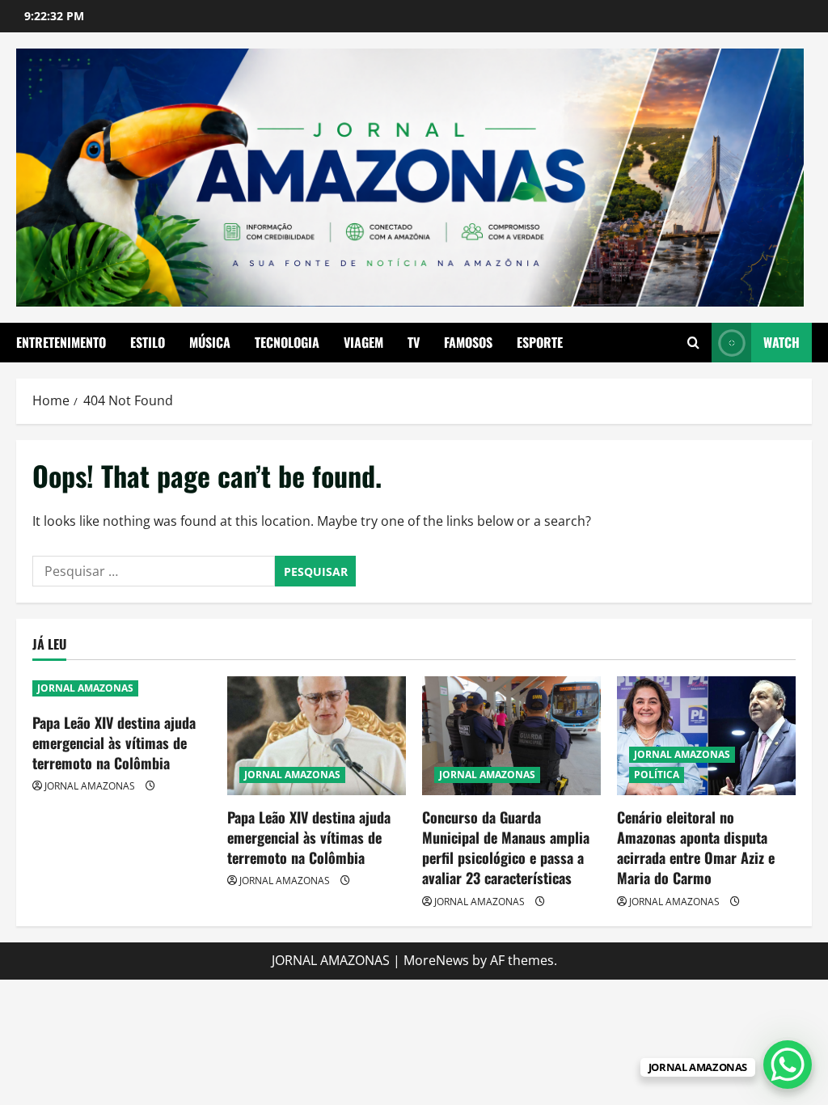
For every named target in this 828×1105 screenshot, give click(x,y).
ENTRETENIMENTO (61, 342)
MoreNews (436, 960)
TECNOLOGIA (287, 342)
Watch (781, 342)
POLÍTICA (656, 774)
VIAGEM (363, 342)
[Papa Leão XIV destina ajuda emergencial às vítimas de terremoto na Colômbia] (316, 735)
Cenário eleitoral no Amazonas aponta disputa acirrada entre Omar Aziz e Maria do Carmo (696, 848)
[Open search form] (693, 342)
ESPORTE (540, 342)
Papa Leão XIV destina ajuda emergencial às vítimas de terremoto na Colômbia (114, 742)
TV (414, 342)
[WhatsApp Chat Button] (787, 1064)
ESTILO (147, 342)
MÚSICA (209, 342)
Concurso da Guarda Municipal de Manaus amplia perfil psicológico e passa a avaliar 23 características (505, 848)
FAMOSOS (468, 342)
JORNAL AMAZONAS (85, 688)
